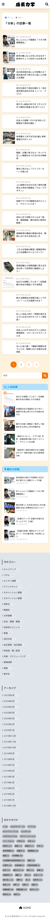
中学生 (21, 841)
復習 (31, 860)
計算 (16, 885)
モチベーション (27, 836)
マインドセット (12, 586)
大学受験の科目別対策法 (13, 860)
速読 (7, 668)
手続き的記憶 (33, 865)
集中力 (34, 889)
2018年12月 (11, 805)
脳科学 (37, 880)
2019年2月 (11, 794)
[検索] (45, 376)
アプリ (31, 826)
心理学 (7, 865)
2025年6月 (10, 695)
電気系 (7, 894)
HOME (26, 907)
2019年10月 (11, 747)
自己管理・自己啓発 (14, 644)
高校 (17, 894)
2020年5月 (10, 707)
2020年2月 (11, 724)
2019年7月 (10, 765)
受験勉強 (33, 851)
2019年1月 (11, 800)
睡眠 (18, 875)
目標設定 (7, 875)
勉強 (18, 846)
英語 (6, 885)
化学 (40, 846)
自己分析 (9, 638)
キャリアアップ (10, 831)
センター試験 (11, 580)
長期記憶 (22, 889)
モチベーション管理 (14, 592)
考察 (7, 633)
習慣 (19, 880)
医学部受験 (8, 851)
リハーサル (8, 841)
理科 (30, 870)
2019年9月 (10, 753)
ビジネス (25, 831)
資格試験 (9, 662)
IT (5, 826)
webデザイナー (18, 826)
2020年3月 (10, 718)
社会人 (38, 875)
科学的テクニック (13, 627)
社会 (28, 875)
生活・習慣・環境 (13, 621)
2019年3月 (10, 788)
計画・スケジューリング (16, 656)
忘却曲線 (19, 865)
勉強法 (8, 609)
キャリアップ (11, 569)
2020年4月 (10, 712)
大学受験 (9, 615)
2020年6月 (10, 701)
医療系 (21, 851)
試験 (35, 885)
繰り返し (8, 880)
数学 (6, 870)
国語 (6, 855)
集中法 (8, 673)
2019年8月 (11, 759)
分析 (31, 841)
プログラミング (10, 836)
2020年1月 (11, 730)
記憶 (25, 885)
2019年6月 (11, 770)
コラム (8, 575)
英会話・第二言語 (13, 650)
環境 (40, 870)
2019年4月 (11, 782)
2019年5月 (11, 776)
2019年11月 (11, 741)
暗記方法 (18, 870)
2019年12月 (11, 736)
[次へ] (36, 364)
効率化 (8, 604)
